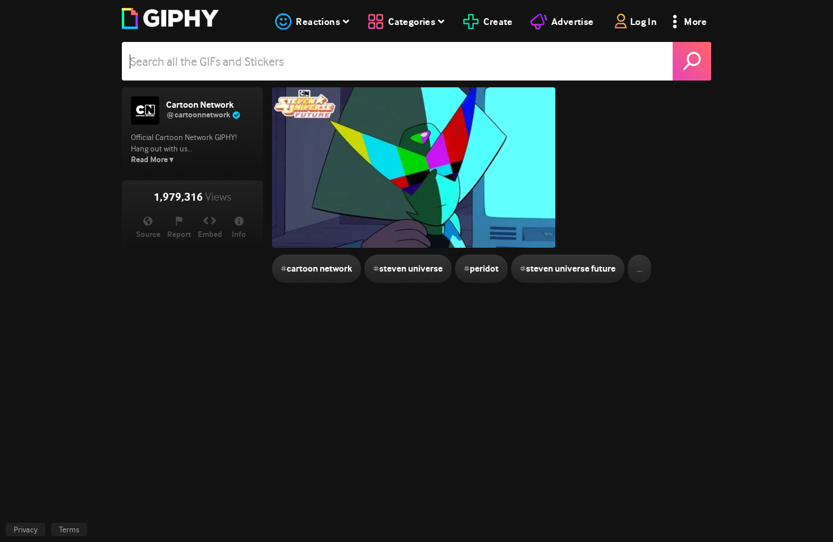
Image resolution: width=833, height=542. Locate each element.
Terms (69, 529)
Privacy (25, 529)
